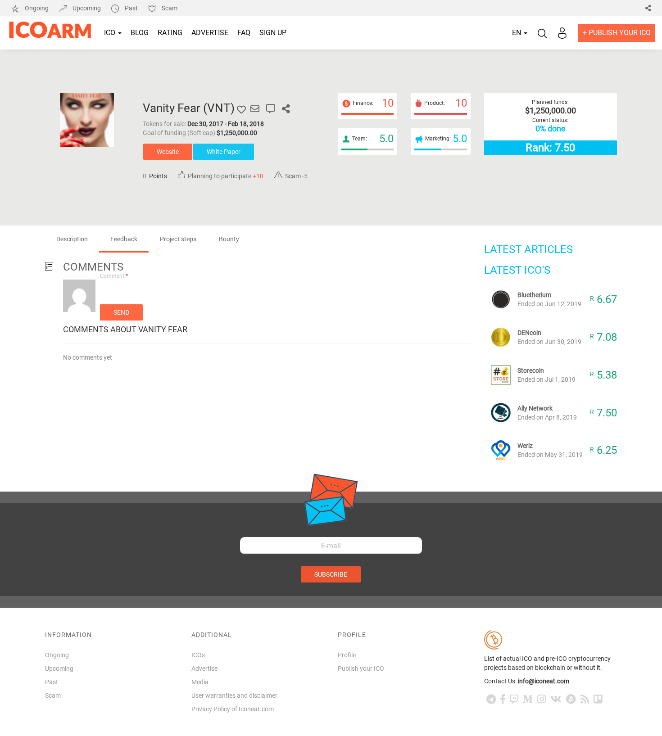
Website (168, 151)
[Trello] (597, 699)
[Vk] (556, 699)
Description (72, 239)
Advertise (209, 32)
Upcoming (86, 8)
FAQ (243, 32)
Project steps (178, 239)
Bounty (229, 239)
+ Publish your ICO (617, 32)
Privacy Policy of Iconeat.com (232, 709)
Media (200, 682)
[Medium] (528, 699)
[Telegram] (491, 699)
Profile (347, 655)
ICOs (198, 655)
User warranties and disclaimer (234, 695)
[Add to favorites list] (241, 109)
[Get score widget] (270, 109)
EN (517, 32)
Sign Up (272, 32)
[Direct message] (254, 109)
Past (131, 8)
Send (121, 312)
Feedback (123, 239)
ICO (110, 32)
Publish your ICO (361, 668)
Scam (168, 8)
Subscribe (330, 574)
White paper (223, 151)
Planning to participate (224, 176)
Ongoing (36, 8)
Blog (140, 32)
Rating (170, 32)
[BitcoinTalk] (571, 699)
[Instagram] (541, 699)
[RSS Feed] (584, 699)
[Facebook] (503, 699)
